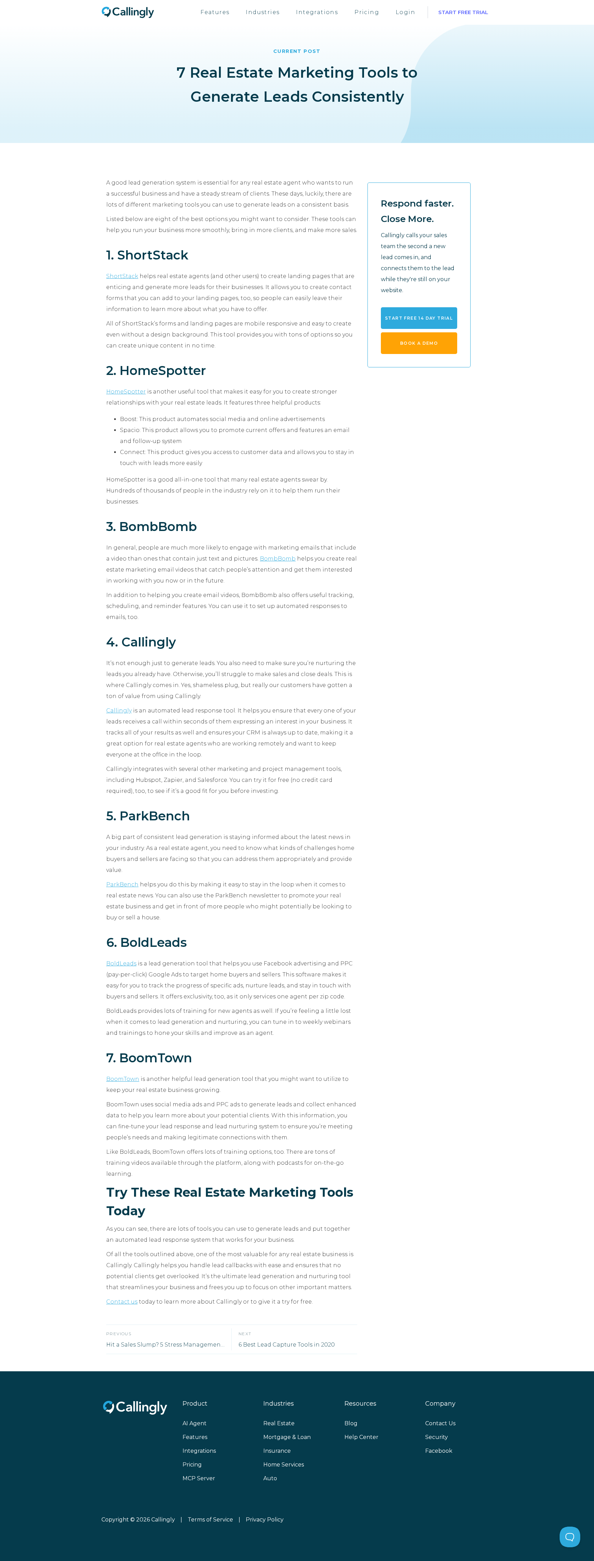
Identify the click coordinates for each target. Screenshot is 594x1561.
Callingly (119, 710)
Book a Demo (419, 343)
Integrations (317, 12)
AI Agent (195, 1423)
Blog (351, 1423)
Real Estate (279, 1423)
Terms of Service (210, 1519)
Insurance (277, 1451)
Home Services (283, 1464)
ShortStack (122, 276)
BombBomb (278, 558)
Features (214, 12)
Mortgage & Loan (287, 1437)
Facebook (438, 1451)
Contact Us (440, 1423)
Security (436, 1437)
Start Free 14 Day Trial (419, 317)
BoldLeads (121, 963)
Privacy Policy (265, 1519)
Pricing (366, 12)
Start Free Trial (463, 12)
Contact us (122, 1301)
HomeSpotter (126, 391)
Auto (270, 1478)
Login (405, 12)
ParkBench (122, 884)
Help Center (361, 1437)
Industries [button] (262, 12)
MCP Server (199, 1478)
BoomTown (122, 1079)
